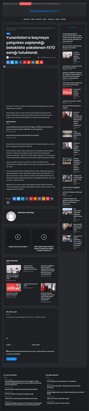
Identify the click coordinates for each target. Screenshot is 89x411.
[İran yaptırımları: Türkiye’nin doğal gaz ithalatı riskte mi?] (67, 211)
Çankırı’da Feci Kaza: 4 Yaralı (31, 284)
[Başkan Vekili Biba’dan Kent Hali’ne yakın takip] (67, 226)
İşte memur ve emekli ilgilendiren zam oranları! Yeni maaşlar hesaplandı (77, 240)
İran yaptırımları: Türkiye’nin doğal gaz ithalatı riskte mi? (77, 213)
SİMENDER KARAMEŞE (15, 57)
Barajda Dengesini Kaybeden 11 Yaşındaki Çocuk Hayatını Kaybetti (77, 164)
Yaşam (57, 19)
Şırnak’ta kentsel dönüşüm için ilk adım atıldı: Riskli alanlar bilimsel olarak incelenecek (48, 296)
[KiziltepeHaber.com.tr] (44, 11)
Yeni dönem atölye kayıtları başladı (12, 294)
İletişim (63, 19)
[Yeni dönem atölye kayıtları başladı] (13, 287)
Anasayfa (27, 19)
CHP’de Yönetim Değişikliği (71, 187)
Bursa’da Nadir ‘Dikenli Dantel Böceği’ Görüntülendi (46, 3)
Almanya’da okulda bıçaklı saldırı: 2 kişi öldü (77, 178)
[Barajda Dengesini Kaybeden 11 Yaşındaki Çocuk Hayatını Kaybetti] (67, 161)
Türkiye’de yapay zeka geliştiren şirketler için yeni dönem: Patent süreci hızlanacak (71, 201)
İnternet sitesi (36, 344)
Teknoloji (51, 19)
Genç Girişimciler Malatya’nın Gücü (77, 134)
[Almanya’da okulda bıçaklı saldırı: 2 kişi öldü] (67, 178)
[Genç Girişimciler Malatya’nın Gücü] (67, 134)
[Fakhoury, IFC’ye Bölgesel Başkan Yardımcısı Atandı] (67, 145)
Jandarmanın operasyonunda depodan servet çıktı (30, 267)
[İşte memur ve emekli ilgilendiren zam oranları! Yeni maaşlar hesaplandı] (67, 238)
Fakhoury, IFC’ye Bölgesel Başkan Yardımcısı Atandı (76, 147)
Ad (7, 338)
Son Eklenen (73, 27)
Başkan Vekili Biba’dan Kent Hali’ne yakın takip (77, 227)
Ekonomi (38, 19)
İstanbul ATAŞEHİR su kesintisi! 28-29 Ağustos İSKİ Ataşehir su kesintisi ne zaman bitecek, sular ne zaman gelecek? (47, 270)
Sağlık (44, 19)
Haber (33, 19)
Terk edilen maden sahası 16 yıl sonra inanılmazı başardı (72, 84)
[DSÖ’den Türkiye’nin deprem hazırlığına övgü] (13, 269)
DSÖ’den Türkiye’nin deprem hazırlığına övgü (12, 276)
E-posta (8, 344)
